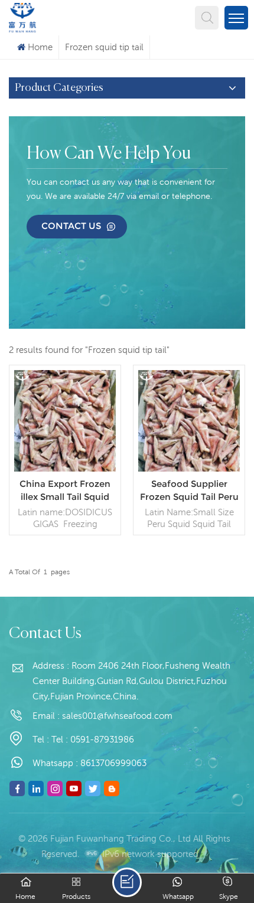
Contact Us (71, 225)
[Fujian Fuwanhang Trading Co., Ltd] (22, 16)
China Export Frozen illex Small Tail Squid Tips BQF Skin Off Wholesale (64, 490)
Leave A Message (127, 882)
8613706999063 (113, 763)
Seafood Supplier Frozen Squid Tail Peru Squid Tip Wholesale (189, 490)
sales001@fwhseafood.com (117, 716)
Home (40, 47)
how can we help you (109, 154)
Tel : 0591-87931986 (92, 739)
